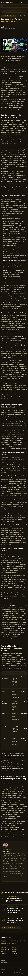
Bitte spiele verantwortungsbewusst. (21, 972)
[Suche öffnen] (21, 2)
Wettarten (14, 951)
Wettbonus (3, 951)
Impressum (3, 960)
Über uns (3, 964)
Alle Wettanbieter (5, 949)
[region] (14, 710)
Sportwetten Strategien (8, 15)
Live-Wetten (3, 953)
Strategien (14, 949)
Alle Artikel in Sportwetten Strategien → (11, 927)
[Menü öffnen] (25, 2)
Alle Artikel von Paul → (8, 879)
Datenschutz (4, 962)
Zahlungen (14, 953)
